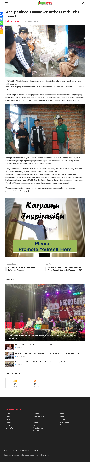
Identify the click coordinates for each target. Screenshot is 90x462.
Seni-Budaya (64, 422)
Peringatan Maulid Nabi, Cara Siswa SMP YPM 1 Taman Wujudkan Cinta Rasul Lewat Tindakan (48, 353)
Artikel (7, 416)
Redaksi (63, 419)
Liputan (35, 422)
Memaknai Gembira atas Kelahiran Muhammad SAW (33, 345)
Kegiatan (8, 431)
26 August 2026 (20, 347)
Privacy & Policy (25, 450)
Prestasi (63, 414)
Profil (62, 416)
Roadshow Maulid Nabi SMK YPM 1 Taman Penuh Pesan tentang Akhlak (40, 362)
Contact (36, 450)
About (6, 450)
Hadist (7, 425)
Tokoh (62, 425)
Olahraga (36, 425)
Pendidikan (37, 431)
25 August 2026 (12, 338)
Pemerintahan (38, 428)
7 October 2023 (27, 21)
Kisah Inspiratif (38, 416)
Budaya (8, 422)
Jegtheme (46, 455)
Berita (36, 21)
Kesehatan (36, 414)
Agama (8, 414)
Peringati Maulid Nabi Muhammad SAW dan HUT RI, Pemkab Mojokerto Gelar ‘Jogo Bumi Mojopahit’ (41, 335)
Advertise (14, 450)
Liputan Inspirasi (13, 21)
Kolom (35, 419)
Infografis (9, 428)
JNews (11, 455)
